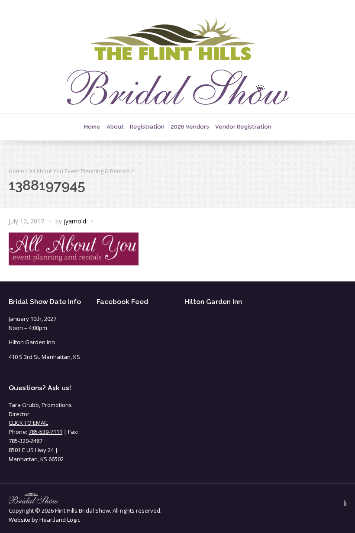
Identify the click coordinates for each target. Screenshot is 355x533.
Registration (147, 126)
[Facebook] (339, 505)
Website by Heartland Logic (44, 519)
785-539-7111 (45, 432)
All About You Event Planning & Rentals (79, 171)
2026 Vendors (190, 126)
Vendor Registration (243, 126)
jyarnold (75, 221)
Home (92, 126)
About (115, 126)
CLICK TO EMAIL (28, 422)
